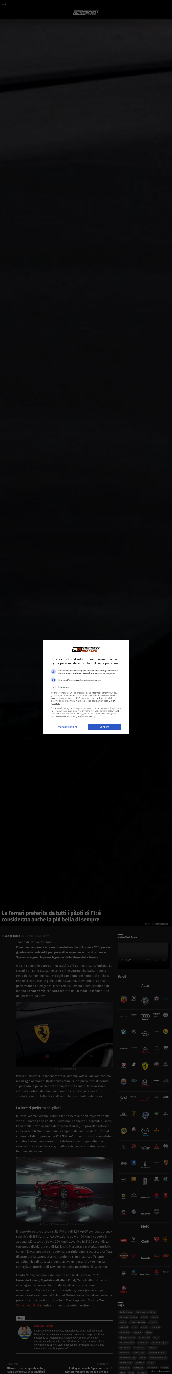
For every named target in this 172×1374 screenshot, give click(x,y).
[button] (86, 687)
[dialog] (86, 687)
